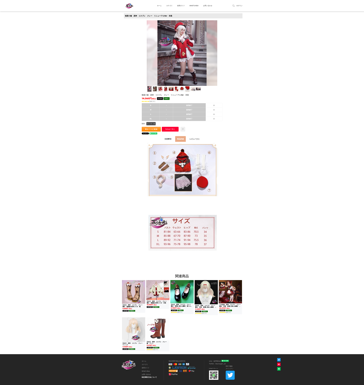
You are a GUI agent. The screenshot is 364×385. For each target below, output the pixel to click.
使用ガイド (181, 6)
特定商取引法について (149, 377)
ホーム (159, 6)
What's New (193, 6)
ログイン (239, 6)
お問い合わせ (207, 6)
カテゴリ (169, 6)
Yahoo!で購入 (170, 129)
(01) (194, 139)
